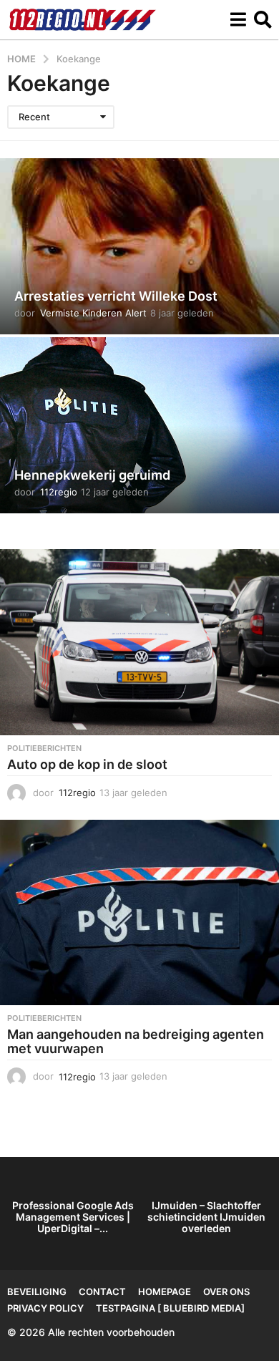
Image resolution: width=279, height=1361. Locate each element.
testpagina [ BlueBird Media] (170, 1308)
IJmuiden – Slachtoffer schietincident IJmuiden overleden (206, 1216)
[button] (238, 19)
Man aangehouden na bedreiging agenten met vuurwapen (135, 1041)
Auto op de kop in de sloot (87, 764)
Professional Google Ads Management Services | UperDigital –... (73, 1216)
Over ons (226, 1291)
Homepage (164, 1291)
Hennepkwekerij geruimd (92, 475)
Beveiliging (37, 1291)
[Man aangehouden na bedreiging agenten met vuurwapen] (139, 912)
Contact (102, 1291)
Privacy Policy (45, 1308)
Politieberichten (44, 748)
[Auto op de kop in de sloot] (139, 642)
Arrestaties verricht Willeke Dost (115, 296)
